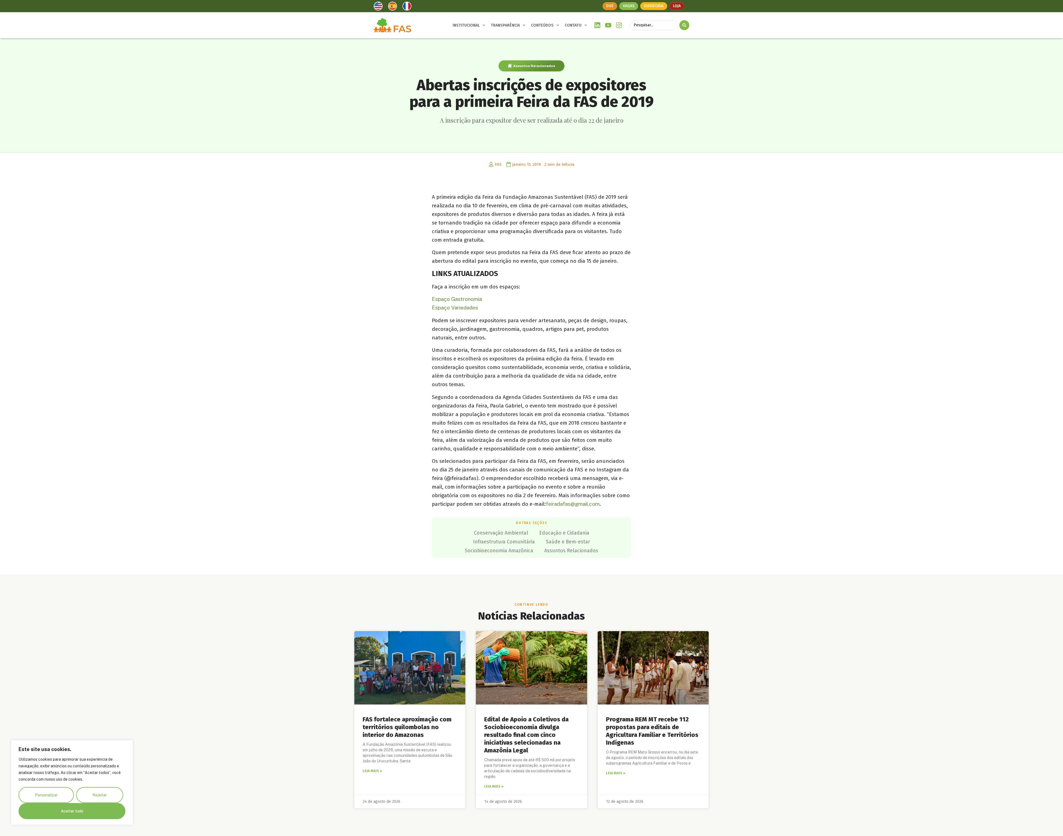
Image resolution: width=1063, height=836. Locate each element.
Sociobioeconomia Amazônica (499, 551)
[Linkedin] (598, 25)
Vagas (628, 6)
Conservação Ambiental (501, 533)
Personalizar (46, 795)
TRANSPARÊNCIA (505, 25)
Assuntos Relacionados (534, 66)
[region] (72, 782)
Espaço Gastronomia (457, 299)
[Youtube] (608, 25)
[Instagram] (619, 25)
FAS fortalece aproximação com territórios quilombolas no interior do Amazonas (407, 727)
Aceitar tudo (72, 811)
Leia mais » (372, 771)
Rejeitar (99, 795)
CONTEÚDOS (542, 25)
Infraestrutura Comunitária (504, 542)
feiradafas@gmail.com (573, 504)
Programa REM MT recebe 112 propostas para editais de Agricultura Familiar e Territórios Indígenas (652, 731)
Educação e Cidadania (564, 533)
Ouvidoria (654, 6)
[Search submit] (684, 25)
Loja (677, 6)
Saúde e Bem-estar (568, 542)
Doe (609, 6)
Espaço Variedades (455, 308)
